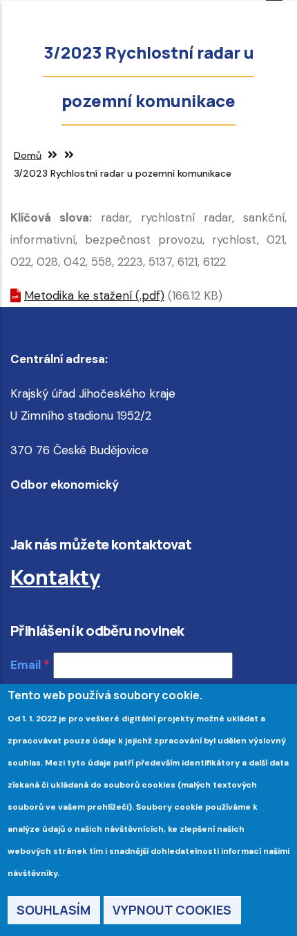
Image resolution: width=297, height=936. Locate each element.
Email (25, 664)
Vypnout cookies (172, 909)
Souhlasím (53, 909)
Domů (27, 155)
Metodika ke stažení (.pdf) (94, 295)
